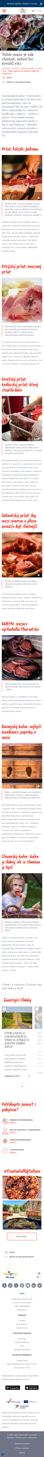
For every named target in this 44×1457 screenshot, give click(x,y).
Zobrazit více (13, 1073)
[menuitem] (12, 1384)
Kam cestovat (22, 1321)
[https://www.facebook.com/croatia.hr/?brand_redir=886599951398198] (4, 1282)
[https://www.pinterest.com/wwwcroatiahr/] (22, 1282)
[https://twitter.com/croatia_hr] (16, 1282)
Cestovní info (22, 1325)
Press (22, 1343)
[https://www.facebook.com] (28, 1282)
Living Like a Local (22, 1364)
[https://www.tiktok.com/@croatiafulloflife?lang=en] (39, 1282)
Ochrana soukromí (22, 1445)
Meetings (22, 1335)
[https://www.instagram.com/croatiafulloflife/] (10, 1282)
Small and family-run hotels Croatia (22, 1361)
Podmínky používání (22, 1440)
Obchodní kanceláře (22, 1346)
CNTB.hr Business (22, 1339)
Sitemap (22, 1449)
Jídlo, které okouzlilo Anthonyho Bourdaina (15, 1038)
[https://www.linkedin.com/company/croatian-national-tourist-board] (33, 1282)
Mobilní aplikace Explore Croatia (22, 3)
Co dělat (22, 1317)
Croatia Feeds (22, 1357)
